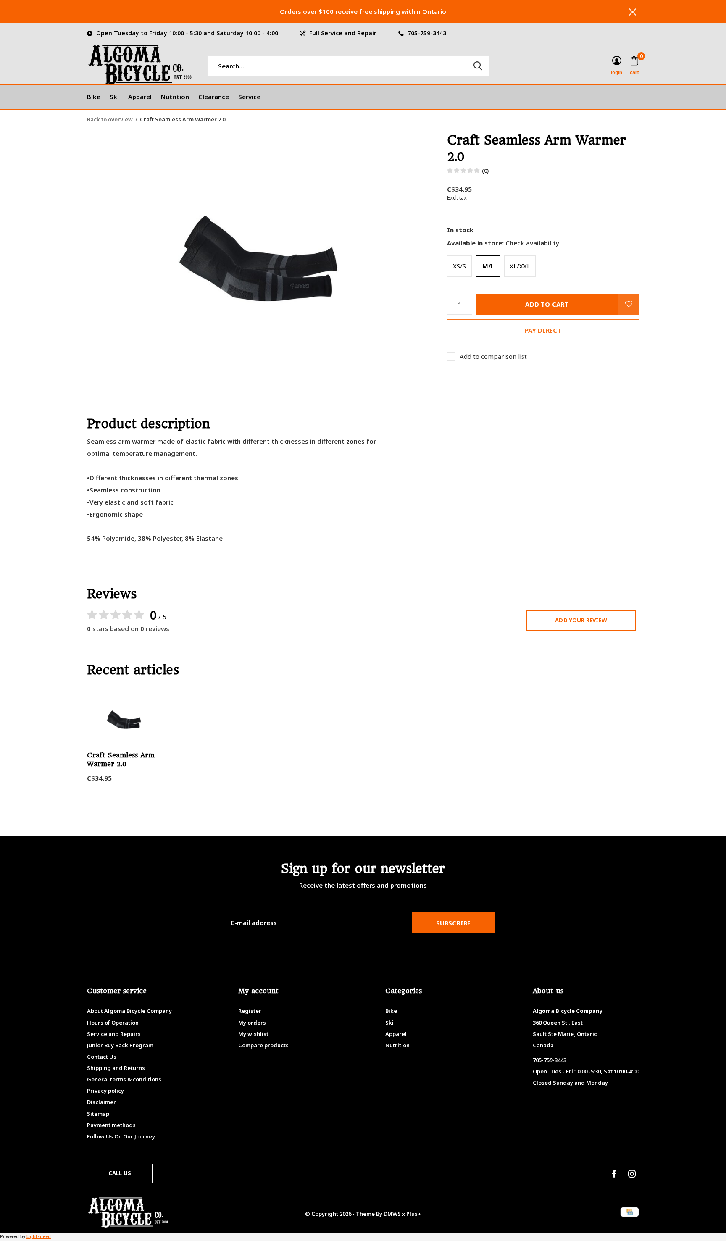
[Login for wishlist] (628, 304)
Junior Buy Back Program (120, 1045)
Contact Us (101, 1056)
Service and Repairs (114, 1034)
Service (249, 96)
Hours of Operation (113, 1022)
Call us (119, 1173)
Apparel (140, 96)
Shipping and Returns (116, 1068)
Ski (114, 96)
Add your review (581, 620)
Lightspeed (38, 1236)
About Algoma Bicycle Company (129, 1011)
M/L (488, 266)
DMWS (392, 1213)
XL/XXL (520, 266)
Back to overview (110, 119)
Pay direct (543, 330)
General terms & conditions (124, 1079)
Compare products (263, 1045)
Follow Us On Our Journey (121, 1136)
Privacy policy (105, 1090)
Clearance (213, 96)
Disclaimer (101, 1102)
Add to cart (546, 304)
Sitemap (98, 1113)
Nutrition (175, 96)
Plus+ (413, 1213)
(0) (485, 170)
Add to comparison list (493, 356)
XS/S (459, 266)
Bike (93, 96)
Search (477, 65)
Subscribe (453, 923)
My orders (252, 1022)
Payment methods (111, 1125)
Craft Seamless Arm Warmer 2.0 (121, 759)
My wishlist (253, 1034)
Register (249, 1011)
